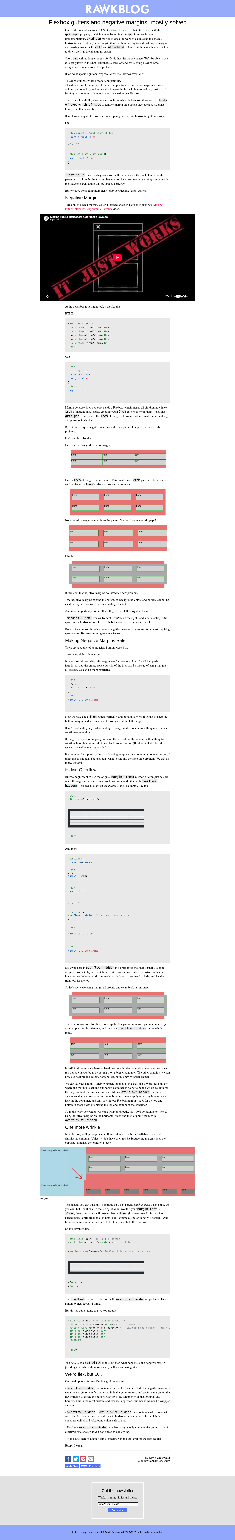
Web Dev (72, 1466)
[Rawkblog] (117, 8)
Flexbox (94, 1466)
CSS (84, 1466)
